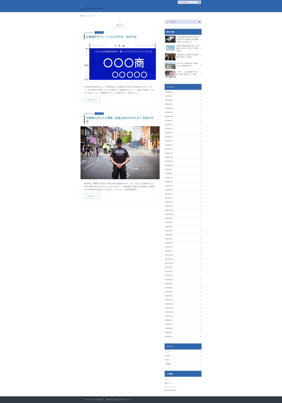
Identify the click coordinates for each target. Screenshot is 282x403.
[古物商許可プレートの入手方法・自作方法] (120, 81)
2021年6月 (169, 279)
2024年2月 (169, 149)
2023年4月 (169, 190)
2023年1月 (169, 202)
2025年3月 (169, 100)
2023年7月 (169, 178)
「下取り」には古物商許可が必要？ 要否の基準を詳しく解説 (187, 73)
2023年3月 (169, 194)
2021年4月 (169, 288)
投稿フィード (169, 383)
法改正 (167, 360)
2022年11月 (169, 210)
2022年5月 (169, 235)
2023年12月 (169, 157)
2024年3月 (169, 145)
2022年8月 (169, 222)
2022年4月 (169, 239)
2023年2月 (169, 198)
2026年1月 (169, 92)
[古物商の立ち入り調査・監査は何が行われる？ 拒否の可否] (120, 178)
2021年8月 (169, 271)
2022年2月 (169, 247)
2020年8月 (169, 320)
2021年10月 (169, 263)
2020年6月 (169, 328)
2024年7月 (169, 129)
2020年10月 (169, 312)
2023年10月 (169, 165)
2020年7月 (169, 324)
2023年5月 (169, 186)
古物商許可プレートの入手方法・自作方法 (111, 36)
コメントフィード (171, 387)
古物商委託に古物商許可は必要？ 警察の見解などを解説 (187, 56)
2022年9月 (169, 218)
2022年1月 (169, 251)
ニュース (168, 352)
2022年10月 (169, 214)
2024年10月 (169, 116)
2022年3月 (169, 243)
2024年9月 (169, 120)
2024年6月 (169, 133)
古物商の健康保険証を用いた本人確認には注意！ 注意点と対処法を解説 (187, 48)
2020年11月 (169, 308)
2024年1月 (169, 153)
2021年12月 (169, 255)
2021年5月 (169, 284)
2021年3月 (169, 292)
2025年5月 (169, 96)
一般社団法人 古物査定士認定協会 (106, 399)
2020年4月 (169, 336)
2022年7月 (169, 226)
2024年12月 (169, 108)
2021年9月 (169, 267)
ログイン (168, 380)
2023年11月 (169, 161)
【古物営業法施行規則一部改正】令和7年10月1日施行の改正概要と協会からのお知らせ (187, 39)
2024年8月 (169, 125)
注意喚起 (168, 364)
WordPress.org (170, 390)
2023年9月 (169, 169)
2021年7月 (169, 275)
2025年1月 (169, 104)
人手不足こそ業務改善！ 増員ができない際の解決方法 (187, 64)
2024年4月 (169, 141)
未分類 (167, 356)
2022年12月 (169, 206)
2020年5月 (169, 332)
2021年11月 (169, 259)
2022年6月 (169, 231)
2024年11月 (169, 112)
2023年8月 (169, 173)
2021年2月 (169, 296)
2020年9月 (169, 316)
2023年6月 (169, 182)
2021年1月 (169, 300)
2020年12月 (169, 304)
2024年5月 (169, 137)
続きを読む (91, 99)
